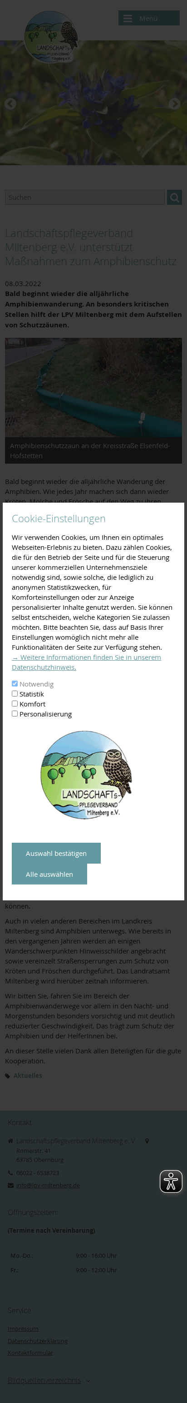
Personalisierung (46, 713)
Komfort (32, 703)
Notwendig (37, 683)
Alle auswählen (49, 874)
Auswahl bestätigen (56, 853)
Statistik (32, 693)
